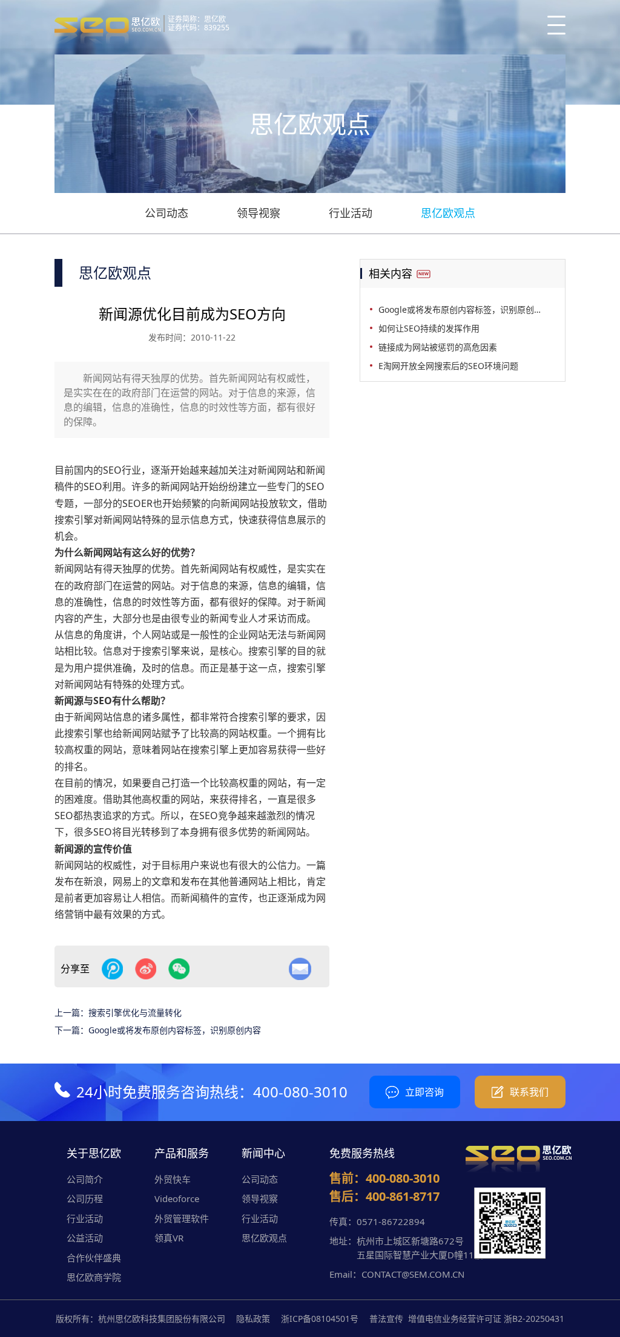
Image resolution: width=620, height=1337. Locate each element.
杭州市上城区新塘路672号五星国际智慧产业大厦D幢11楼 (420, 1248)
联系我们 (529, 1092)
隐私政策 (253, 1318)
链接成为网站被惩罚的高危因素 (437, 347)
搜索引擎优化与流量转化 (135, 1012)
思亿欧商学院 (94, 1277)
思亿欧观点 (448, 213)
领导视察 (258, 213)
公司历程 (85, 1198)
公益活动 (85, 1238)
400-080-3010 (300, 1092)
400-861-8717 (403, 1196)
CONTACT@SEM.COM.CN (412, 1274)
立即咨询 (424, 1092)
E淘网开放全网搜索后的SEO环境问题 (448, 365)
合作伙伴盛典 (94, 1258)
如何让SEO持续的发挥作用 (429, 328)
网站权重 (248, 733)
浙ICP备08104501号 (319, 1318)
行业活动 (350, 213)
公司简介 (85, 1179)
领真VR (168, 1238)
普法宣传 (386, 1318)
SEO (112, 470)
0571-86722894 (391, 1221)
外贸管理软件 (181, 1218)
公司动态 (166, 213)
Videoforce (176, 1198)
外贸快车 (172, 1179)
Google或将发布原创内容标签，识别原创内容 (174, 1030)
